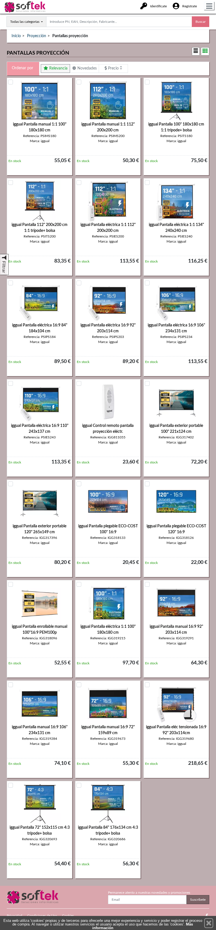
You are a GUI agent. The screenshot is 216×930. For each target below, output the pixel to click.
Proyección (36, 36)
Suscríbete (198, 899)
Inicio (16, 36)
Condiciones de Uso (42, 915)
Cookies (68, 915)
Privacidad (14, 915)
